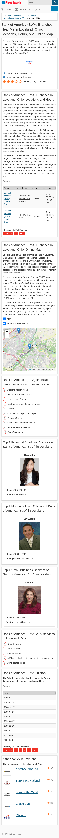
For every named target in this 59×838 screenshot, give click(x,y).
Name (6, 188)
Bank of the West (27, 792)
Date (6, 693)
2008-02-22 (9, 716)
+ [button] (7, 331)
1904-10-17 (9, 707)
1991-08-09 (9, 735)
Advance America (27, 769)
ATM (9, 319)
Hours (48, 188)
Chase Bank (23, 803)
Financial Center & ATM (18, 323)
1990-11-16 (9, 726)
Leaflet (30, 369)
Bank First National (28, 780)
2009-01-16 (9, 702)
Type (36, 188)
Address (23, 188)
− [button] (7, 336)
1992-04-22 (9, 730)
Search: (6, 181)
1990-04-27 (9, 721)
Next (35, 750)
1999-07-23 (9, 698)
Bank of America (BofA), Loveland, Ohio (8, 198)
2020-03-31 (9, 740)
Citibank (21, 815)
